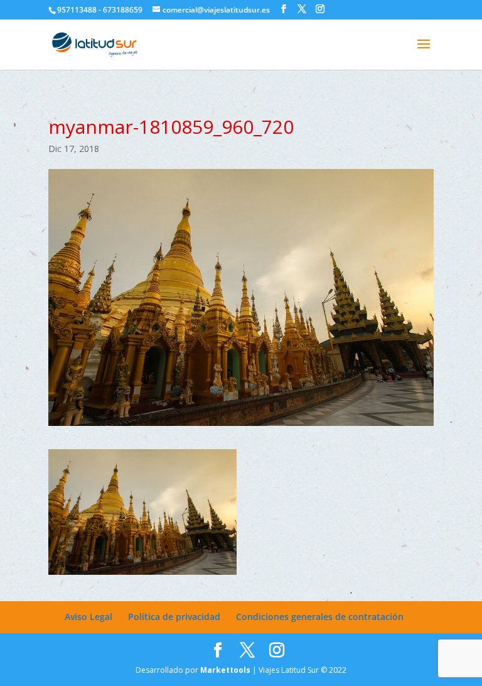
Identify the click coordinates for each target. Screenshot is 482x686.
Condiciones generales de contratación (320, 617)
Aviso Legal (88, 617)
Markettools (226, 670)
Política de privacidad (174, 617)
